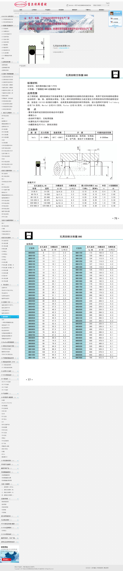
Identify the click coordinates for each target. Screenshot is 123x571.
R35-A (3, 454)
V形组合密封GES (6, 231)
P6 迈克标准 (5, 408)
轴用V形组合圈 (6, 211)
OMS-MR (4, 411)
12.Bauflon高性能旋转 (7, 342)
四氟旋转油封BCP (6, 338)
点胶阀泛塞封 (5, 70)
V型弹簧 (4, 512)
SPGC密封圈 (5, 134)
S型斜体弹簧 (5, 507)
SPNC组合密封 (5, 200)
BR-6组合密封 (5, 226)
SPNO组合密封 (5, 203)
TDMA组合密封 (6, 156)
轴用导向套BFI (5, 298)
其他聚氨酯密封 (6, 475)
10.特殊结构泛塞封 (6, 101)
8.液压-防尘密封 (6, 237)
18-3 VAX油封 (5, 384)
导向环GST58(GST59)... (8, 290)
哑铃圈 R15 (4, 457)
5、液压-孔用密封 (6, 113)
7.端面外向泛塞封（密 (7, 93)
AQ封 (3, 140)
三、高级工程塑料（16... (8, 492)
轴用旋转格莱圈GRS (7, 336)
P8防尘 (3, 438)
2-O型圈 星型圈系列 (7, 25)
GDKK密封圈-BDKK (7, 145)
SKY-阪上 (4, 419)
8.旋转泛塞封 (5, 95)
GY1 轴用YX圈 (6, 189)
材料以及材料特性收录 (8, 542)
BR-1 (3, 118)
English (108, 3)
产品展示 (47, 10)
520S (3, 319)
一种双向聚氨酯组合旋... (8, 322)
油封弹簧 (4, 504)
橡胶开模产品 (5, 468)
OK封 (3, 159)
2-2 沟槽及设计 (5, 31)
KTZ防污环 (4, 275)
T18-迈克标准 (5, 440)
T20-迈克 (4, 435)
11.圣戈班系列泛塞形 (7, 103)
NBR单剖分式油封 (6, 349)
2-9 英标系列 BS (6, 50)
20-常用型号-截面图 (7, 397)
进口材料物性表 (6, 516)
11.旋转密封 (4, 317)
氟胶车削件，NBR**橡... (8, 538)
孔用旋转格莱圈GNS (34, 13)
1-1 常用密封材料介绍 (7, 19)
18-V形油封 (4, 379)
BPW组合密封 (5, 115)
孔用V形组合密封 (6, 148)
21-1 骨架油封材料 (6, 365)
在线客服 (115, 18)
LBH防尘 (4, 530)
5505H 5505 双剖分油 (7, 354)
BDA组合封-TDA (6, 167)
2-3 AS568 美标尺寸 (7, 34)
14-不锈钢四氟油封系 (7, 358)
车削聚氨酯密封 (6, 472)
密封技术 (74, 10)
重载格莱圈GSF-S (6, 124)
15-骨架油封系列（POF (8, 362)
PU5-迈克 (4, 416)
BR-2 (3, 179)
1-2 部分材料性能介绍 (7, 22)
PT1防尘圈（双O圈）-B (8, 267)
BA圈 (3, 400)
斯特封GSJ (4, 192)
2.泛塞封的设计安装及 (7, 79)
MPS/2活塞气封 (6, 424)
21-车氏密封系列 (6, 460)
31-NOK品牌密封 (6, 527)
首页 (21, 10)
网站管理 (106, 568)
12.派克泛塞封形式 (6, 109)
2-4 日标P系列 (5, 36)
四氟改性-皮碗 (5, 446)
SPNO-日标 (4, 216)
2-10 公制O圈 (5, 53)
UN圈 (3, 228)
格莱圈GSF (4, 121)
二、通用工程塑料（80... (8, 489)
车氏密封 (61, 10)
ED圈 (3, 451)
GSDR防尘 (4, 254)
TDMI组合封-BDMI (7, 181)
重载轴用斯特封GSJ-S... (8, 195)
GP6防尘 (4, 257)
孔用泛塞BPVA (5, 310)
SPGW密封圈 (5, 137)
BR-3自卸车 (5, 173)
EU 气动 (4, 443)
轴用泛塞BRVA (5, 313)
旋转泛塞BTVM (6, 307)
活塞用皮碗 (4, 65)
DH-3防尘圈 (5, 246)
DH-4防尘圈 (5, 243)
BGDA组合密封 (6, 161)
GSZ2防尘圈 (5, 273)
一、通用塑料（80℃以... (8, 487)
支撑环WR (4, 287)
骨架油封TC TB (6, 325)
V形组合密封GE (6, 234)
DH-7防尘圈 (5, 281)
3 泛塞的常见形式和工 (7, 82)
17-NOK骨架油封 (6, 375)
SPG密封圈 (4, 129)
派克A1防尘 (5, 449)
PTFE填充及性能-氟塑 (8, 524)
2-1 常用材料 (5, 28)
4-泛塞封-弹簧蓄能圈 (7, 74)
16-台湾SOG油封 (6, 371)
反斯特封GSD (5, 126)
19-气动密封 (4, 393)
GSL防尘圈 (4, 262)
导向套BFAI (5, 293)
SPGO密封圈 (5, 132)
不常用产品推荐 (6, 464)
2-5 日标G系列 (5, 39)
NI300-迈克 (4, 430)
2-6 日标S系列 (5, 42)
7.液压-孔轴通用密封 (7, 220)
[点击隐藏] (115, 27)
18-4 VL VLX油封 (6, 381)
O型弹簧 (4, 509)
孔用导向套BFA (6, 295)
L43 (3, 422)
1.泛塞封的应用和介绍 (7, 76)
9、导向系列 (5, 285)
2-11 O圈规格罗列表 (7, 55)
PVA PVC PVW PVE (7, 403)
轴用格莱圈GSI (5, 198)
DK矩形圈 (4, 427)
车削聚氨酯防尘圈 (6, 477)
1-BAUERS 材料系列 (7, 16)
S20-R (3, 413)
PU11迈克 (4, 432)
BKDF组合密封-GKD (7, 164)
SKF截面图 (4, 405)
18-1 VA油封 (5, 390)
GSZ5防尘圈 (5, 270)
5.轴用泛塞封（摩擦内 (7, 87)
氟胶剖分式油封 (6, 351)
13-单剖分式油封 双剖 (7, 346)
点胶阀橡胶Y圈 (6, 67)
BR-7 (3, 223)
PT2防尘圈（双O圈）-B (8, 265)
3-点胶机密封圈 (5, 62)
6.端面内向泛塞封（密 (7, 90)
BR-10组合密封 (5, 176)
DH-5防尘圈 (5, 278)
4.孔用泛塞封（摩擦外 (7, 85)
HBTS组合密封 (5, 208)
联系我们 (101, 10)
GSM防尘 (4, 251)
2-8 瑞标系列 (5, 47)
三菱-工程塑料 (5, 484)
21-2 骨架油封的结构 (7, 367)
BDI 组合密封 (5, 214)
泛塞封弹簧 (4, 498)
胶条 (3, 58)
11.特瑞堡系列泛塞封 (7, 106)
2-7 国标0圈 (5, 44)
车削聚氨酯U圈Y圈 (7, 480)
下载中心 (88, 10)
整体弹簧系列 (5, 501)
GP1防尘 (4, 259)
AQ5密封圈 (4, 142)
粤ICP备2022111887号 (28, 567)
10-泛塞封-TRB (5, 302)
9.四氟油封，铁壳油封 (7, 98)
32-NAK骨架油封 (6, 534)
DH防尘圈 (4, 248)
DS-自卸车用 (5, 240)
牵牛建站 (94, 568)
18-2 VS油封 (5, 387)
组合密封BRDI (5, 330)
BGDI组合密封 (5, 187)
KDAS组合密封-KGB (7, 151)
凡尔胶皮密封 (5, 520)
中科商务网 (100, 568)
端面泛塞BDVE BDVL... (8, 305)
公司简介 (34, 10)
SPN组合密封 (5, 206)
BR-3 (3, 184)
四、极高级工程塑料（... (8, 495)
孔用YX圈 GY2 (6, 153)
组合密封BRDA (6, 327)
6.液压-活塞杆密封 (6, 170)
